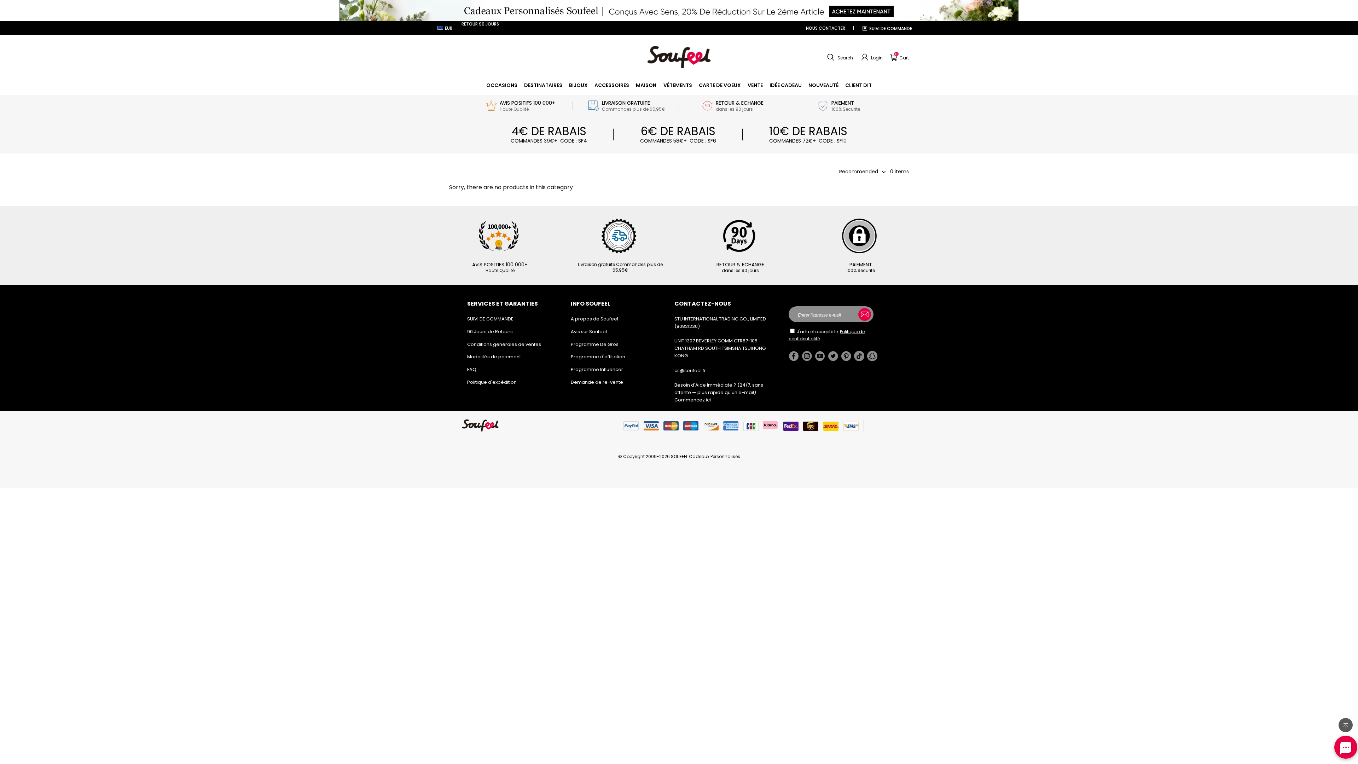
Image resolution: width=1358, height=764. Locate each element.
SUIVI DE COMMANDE (890, 28)
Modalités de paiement (494, 356)
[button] (839, 57)
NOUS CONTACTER (825, 28)
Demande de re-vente (597, 382)
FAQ (471, 369)
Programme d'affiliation (598, 356)
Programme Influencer (597, 369)
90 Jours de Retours (490, 331)
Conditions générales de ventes (504, 344)
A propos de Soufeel (594, 319)
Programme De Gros (595, 344)
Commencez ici (692, 400)
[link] (501, 85)
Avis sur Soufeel (589, 331)
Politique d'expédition (492, 382)
